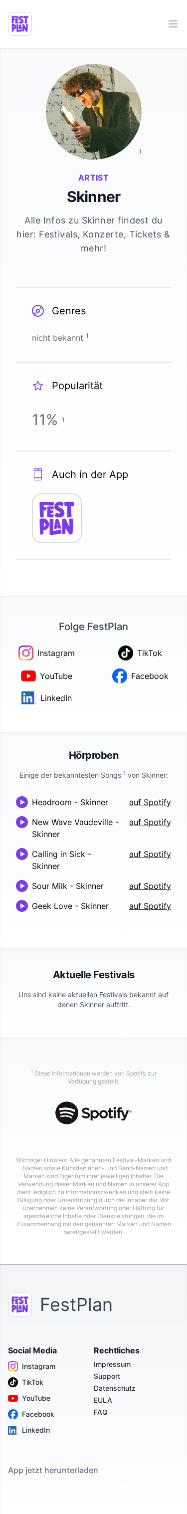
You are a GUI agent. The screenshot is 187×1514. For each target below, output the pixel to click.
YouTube (36, 1398)
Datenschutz (115, 1388)
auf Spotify (150, 802)
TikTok (32, 1382)
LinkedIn (36, 1430)
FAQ (101, 1412)
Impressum (112, 1364)
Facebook (38, 1414)
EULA (103, 1400)
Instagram (38, 1366)
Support (107, 1376)
